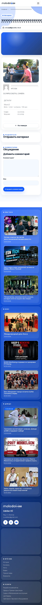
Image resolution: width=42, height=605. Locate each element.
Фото (5, 568)
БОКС (7, 309)
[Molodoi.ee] (12, 506)
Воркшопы (6, 576)
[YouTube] (16, 522)
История (6, 562)
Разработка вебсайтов (10, 588)
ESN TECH (9, 212)
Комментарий (8, 158)
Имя (4, 179)
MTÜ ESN (14, 88)
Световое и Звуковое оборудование (15, 599)
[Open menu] (38, 3)
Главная (4, 9)
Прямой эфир (7, 573)
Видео (5, 570)
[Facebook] (5, 522)
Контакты (6, 565)
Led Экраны (7, 596)
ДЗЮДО (8, 404)
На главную (22, 125)
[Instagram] (11, 522)
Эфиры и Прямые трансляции (13, 590)
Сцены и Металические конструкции (15, 593)
